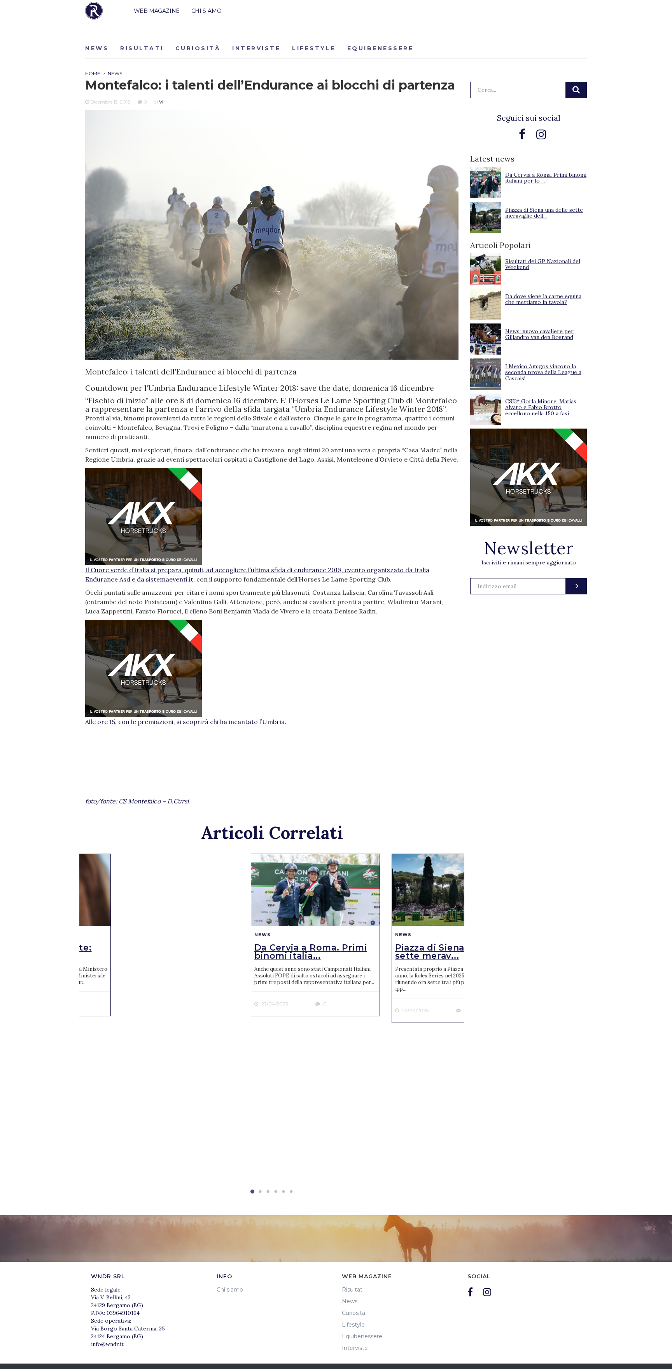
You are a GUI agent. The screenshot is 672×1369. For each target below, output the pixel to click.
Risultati (142, 48)
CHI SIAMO (206, 10)
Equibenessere (380, 48)
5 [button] (283, 1192)
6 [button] (291, 1192)
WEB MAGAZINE (157, 10)
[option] (315, 935)
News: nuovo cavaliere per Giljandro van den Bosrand (539, 334)
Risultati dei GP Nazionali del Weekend (542, 264)
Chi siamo (230, 1289)
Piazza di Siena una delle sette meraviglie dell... (544, 212)
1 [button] (252, 1192)
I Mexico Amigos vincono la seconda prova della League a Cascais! (543, 372)
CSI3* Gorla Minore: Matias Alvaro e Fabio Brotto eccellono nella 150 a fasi (540, 407)
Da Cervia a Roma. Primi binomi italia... (310, 951)
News (96, 48)
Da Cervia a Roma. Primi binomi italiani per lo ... (545, 177)
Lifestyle (314, 48)
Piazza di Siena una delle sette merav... (453, 951)
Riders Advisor (94, 10)
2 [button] (260, 1192)
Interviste (256, 48)
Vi (161, 102)
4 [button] (276, 1192)
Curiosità (198, 48)
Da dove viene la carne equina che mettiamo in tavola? (543, 299)
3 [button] (268, 1192)
